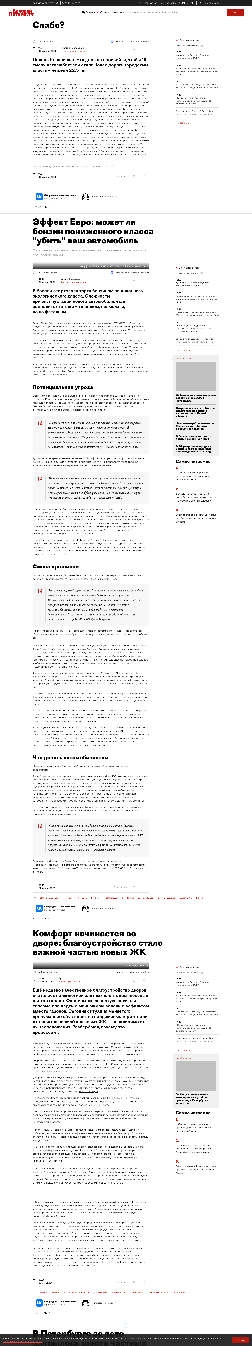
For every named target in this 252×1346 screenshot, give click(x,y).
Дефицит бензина (146, 897)
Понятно (241, 1340)
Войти (235, 12)
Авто (84, 897)
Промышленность (114, 897)
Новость (44, 1292)
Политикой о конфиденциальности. (22, 1341)
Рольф (90, 458)
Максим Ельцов (88, 1091)
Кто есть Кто (170, 12)
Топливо (130, 897)
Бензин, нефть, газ (167, 897)
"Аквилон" (39, 1216)
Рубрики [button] (89, 12)
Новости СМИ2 (42, 207)
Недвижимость (119, 1292)
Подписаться (150, 3)
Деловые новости (100, 1292)
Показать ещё (183, 123)
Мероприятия (136, 12)
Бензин (199, 897)
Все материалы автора (74, 51)
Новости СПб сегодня (50, 897)
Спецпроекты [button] (111, 12)
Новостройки (179, 1292)
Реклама (154, 12)
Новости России (71, 897)
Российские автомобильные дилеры (105, 710)
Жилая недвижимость (159, 1292)
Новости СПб (185, 897)
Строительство (137, 1292)
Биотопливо (97, 897)
